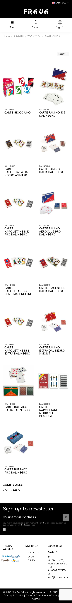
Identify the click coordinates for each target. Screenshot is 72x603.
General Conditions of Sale (41, 595)
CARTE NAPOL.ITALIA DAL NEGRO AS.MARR (16, 172)
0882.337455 (58, 570)
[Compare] (30, 72)
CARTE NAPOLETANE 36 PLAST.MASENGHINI (17, 291)
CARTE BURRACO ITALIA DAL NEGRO (17, 408)
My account (34, 552)
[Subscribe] (66, 517)
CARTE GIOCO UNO (17, 112)
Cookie (19, 595)
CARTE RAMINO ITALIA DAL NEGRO (51, 171)
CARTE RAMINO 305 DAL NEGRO (52, 114)
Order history (31, 558)
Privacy (8, 595)
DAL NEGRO (12, 490)
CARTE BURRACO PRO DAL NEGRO (15, 471)
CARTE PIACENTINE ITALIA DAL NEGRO (52, 289)
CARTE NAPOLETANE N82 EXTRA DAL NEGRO (17, 350)
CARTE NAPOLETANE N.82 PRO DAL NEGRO (17, 231)
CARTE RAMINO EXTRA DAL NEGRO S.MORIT (52, 350)
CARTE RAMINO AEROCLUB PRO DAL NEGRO (50, 231)
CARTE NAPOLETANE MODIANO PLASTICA (48, 411)
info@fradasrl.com (58, 577)
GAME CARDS (13, 485)
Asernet (36, 599)
